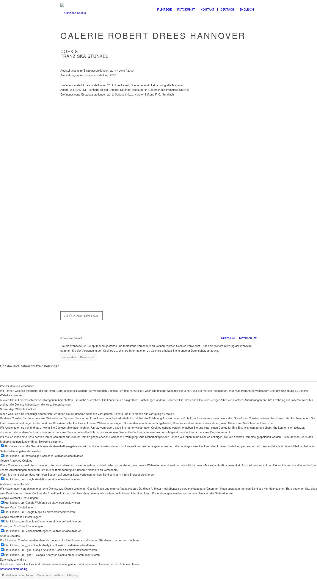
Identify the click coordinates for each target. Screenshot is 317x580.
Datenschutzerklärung (13, 569)
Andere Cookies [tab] (10, 536)
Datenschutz (87, 357)
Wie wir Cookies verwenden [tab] (17, 386)
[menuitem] (164, 9)
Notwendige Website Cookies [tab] (18, 409)
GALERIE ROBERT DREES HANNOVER (153, 35)
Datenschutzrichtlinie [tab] (13, 559)
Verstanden (69, 357)
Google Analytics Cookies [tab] (16, 460)
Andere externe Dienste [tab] (14, 484)
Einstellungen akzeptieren (17, 575)
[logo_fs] (73, 9)
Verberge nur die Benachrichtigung (57, 575)
